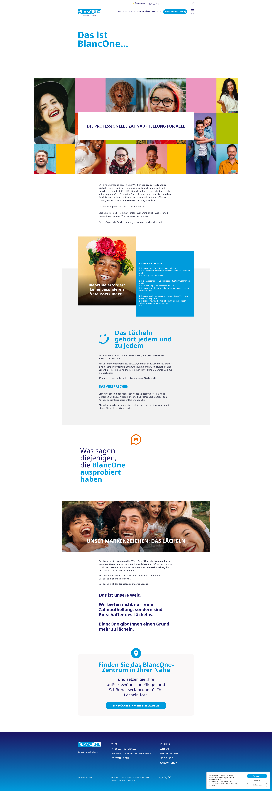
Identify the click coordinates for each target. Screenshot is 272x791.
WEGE (114, 744)
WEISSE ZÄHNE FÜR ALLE (149, 11)
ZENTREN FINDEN (120, 758)
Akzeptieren (257, 776)
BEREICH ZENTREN (168, 753)
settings (213, 785)
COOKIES (114, 780)
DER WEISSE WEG (126, 11)
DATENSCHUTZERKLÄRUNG (140, 777)
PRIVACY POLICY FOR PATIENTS (121, 777)
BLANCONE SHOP (168, 762)
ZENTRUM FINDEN (174, 11)
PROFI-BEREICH (166, 758)
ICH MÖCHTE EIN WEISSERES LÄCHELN (136, 705)
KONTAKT (164, 748)
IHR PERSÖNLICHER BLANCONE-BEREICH (131, 753)
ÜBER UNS (164, 744)
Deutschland (140, 3)
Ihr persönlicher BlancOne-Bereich (177, 3)
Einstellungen (257, 785)
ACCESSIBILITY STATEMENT (127, 780)
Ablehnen (257, 780)
